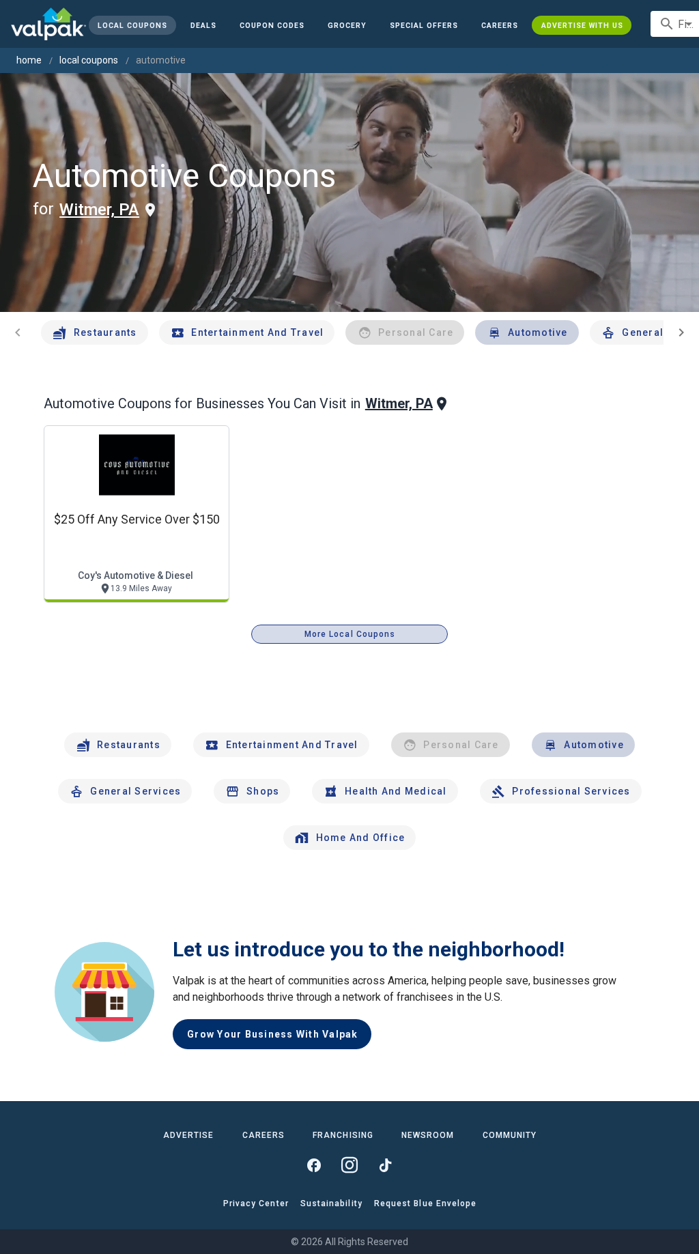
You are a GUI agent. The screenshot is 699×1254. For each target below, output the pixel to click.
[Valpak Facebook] (314, 1165)
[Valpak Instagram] (349, 1165)
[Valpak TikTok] (385, 1165)
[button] (424, 25)
